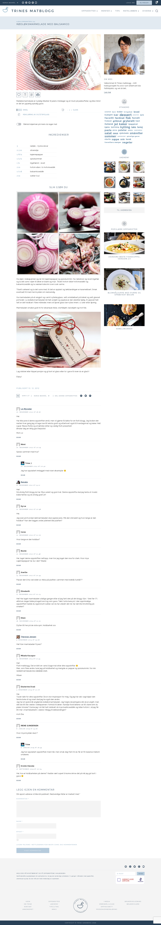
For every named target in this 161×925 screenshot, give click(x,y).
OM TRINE (28, 904)
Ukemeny (54, 904)
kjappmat (133, 124)
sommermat (121, 136)
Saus (115, 133)
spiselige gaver (133, 136)
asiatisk (108, 112)
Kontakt (28, 906)
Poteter (122, 130)
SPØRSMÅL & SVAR (106, 904)
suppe (115, 139)
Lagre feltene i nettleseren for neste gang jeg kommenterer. (47, 844)
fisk (128, 117)
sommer (110, 136)
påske (130, 130)
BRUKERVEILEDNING (133, 901)
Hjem (18, 21)
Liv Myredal (26, 409)
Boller (120, 112)
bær (116, 115)
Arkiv (54, 909)
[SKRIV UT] (37, 94)
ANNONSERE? (27, 909)
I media (107, 901)
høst (138, 121)
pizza (115, 130)
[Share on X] (86, 396)
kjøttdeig (115, 127)
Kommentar (22, 799)
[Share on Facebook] (81, 396)
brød (136, 111)
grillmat (117, 121)
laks (133, 127)
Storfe (108, 139)
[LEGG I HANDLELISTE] (31, 94)
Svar (18, 437)
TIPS (117, 11)
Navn (19, 821)
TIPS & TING (54, 906)
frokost (108, 121)
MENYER (105, 11)
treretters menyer (113, 142)
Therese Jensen (28, 637)
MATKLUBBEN (130, 11)
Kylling (125, 127)
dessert (126, 114)
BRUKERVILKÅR (133, 904)
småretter (136, 133)
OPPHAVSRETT (107, 906)
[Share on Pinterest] (90, 396)
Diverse (146, 11)
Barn (114, 112)
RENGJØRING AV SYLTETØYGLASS (36, 114)
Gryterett (129, 121)
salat (108, 133)
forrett (136, 118)
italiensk (109, 124)
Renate (24, 482)
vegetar (127, 142)
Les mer (107, 92)
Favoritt (109, 118)
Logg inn (130, 2)
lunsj (140, 127)
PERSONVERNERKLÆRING (106, 909)
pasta (108, 130)
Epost (19, 831)
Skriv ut (26, 395)
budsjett (109, 115)
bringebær (128, 112)
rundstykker (138, 130)
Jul (34, 21)
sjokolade (124, 133)
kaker (123, 124)
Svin (122, 139)
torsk (128, 139)
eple (142, 115)
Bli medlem (144, 2)
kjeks (107, 127)
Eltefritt (136, 115)
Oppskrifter (89, 11)
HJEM (28, 901)
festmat (120, 118)
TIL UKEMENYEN (124, 210)
